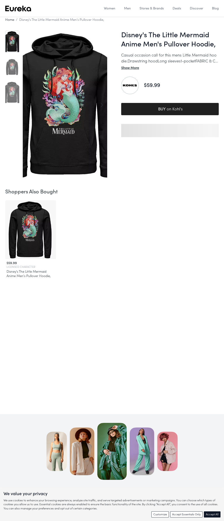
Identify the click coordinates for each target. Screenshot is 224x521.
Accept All (212, 514)
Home (9, 19)
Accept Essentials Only (186, 514)
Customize (160, 514)
